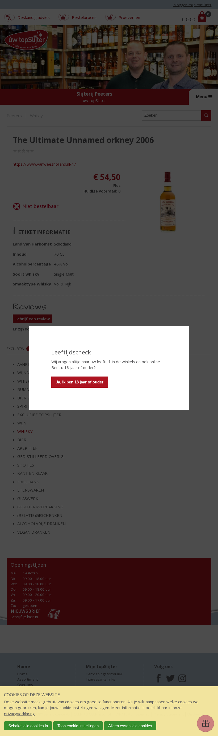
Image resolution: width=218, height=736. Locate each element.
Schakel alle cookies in (28, 725)
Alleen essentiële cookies (130, 725)
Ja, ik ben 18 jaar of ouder (79, 382)
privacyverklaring (19, 713)
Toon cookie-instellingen (78, 725)
